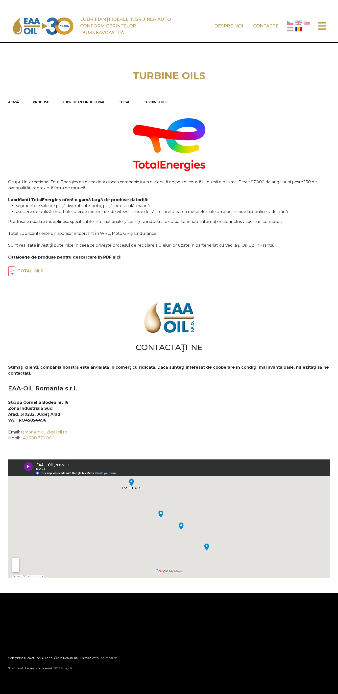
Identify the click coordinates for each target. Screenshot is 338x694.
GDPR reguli (62, 668)
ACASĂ (13, 102)
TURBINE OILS (155, 102)
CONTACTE (266, 26)
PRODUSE (41, 102)
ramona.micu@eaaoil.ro (44, 432)
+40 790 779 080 (37, 438)
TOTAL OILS (29, 271)
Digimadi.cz (108, 658)
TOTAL (124, 102)
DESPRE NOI (228, 26)
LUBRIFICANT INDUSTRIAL (84, 102)
